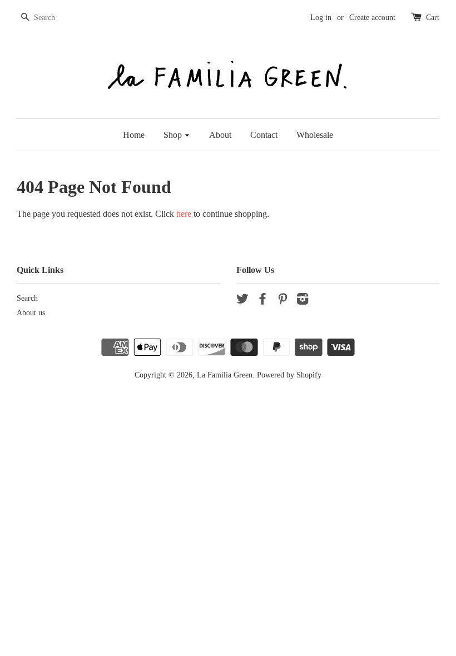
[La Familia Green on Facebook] (262, 301)
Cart (432, 17)
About (220, 135)
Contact (263, 135)
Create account (372, 17)
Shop (173, 135)
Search (27, 298)
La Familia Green (224, 375)
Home (134, 135)
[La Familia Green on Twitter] (242, 301)
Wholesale (314, 135)
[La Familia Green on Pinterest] (282, 301)
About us (31, 313)
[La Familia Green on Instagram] (302, 301)
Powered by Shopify (289, 375)
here (183, 213)
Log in (320, 17)
